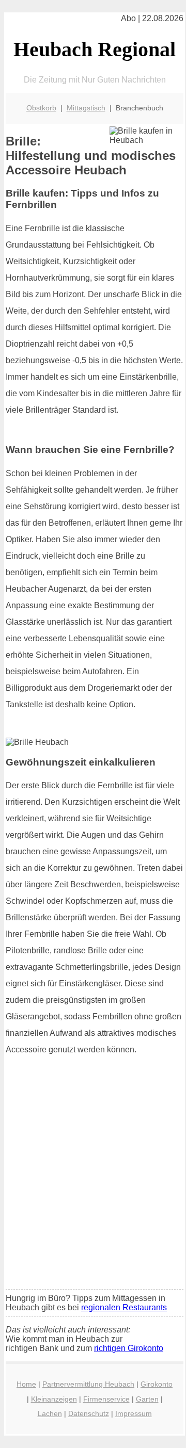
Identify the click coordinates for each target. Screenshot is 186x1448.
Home (26, 1384)
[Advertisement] (93, 1184)
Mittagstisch (86, 108)
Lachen (50, 1413)
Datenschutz (88, 1413)
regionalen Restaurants (124, 1307)
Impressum (133, 1413)
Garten (147, 1399)
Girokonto (157, 1384)
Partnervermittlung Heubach (88, 1384)
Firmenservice (106, 1399)
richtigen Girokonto (128, 1348)
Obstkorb (41, 108)
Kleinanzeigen (54, 1399)
